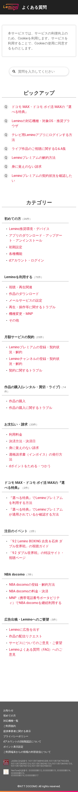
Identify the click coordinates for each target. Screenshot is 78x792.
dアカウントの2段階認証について (22, 741)
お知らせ (8, 710)
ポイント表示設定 (13, 746)
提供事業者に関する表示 (17, 731)
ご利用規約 (9, 726)
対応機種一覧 (10, 720)
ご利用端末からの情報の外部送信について (27, 751)
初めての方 (9, 715)
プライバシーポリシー (15, 736)
